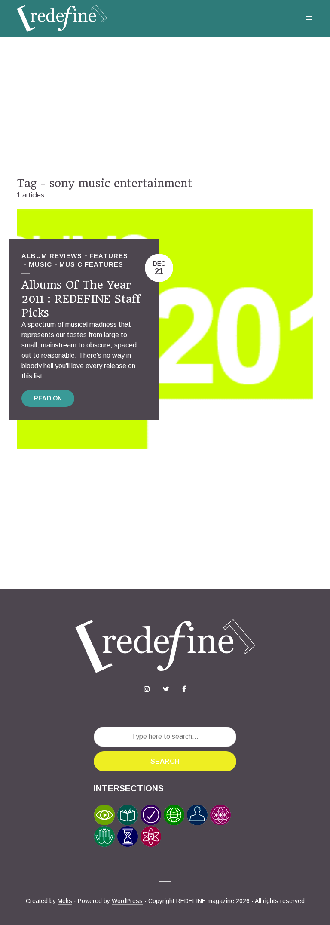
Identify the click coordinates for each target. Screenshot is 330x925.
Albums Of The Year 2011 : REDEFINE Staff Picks (81, 298)
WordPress (127, 900)
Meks (65, 900)
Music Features (91, 264)
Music (40, 264)
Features (108, 255)
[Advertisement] (165, 106)
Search (165, 761)
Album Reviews (51, 255)
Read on (48, 398)
